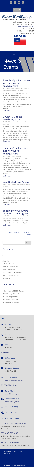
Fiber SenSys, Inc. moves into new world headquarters (16, 83)
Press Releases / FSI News (15, 90)
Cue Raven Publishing (18, 465)
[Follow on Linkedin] (11, 2)
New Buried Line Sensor (16, 182)
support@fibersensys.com (14, 380)
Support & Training (9, 275)
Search (28, 243)
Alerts (5, 261)
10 (21, 234)
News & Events (16, 122)
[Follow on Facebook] (15, 2)
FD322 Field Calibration (10, 300)
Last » (29, 234)
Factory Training (11, 412)
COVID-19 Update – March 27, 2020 (13, 118)
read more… (7, 110)
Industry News (7, 264)
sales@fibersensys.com (26, 26)
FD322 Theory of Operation (12, 294)
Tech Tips (6, 278)
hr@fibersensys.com (12, 402)
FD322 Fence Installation (11, 302)
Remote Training (11, 406)
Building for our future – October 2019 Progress (16, 212)
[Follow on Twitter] (23, 2)
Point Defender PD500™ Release (13, 291)
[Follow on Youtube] (19, 2)
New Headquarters (17, 88)
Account (17, 10)
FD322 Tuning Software (10, 297)
